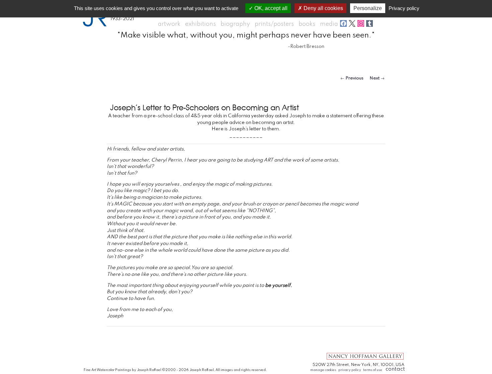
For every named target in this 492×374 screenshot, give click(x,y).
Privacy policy (404, 8)
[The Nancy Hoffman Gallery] (365, 359)
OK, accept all (270, 8)
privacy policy (349, 370)
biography (235, 24)
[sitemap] (332, 338)
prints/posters (274, 24)
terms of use (372, 370)
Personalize (367, 8)
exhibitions (200, 24)
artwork (169, 24)
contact (395, 369)
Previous (351, 78)
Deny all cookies (322, 8)
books (307, 24)
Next (377, 78)
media (329, 24)
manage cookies (323, 370)
